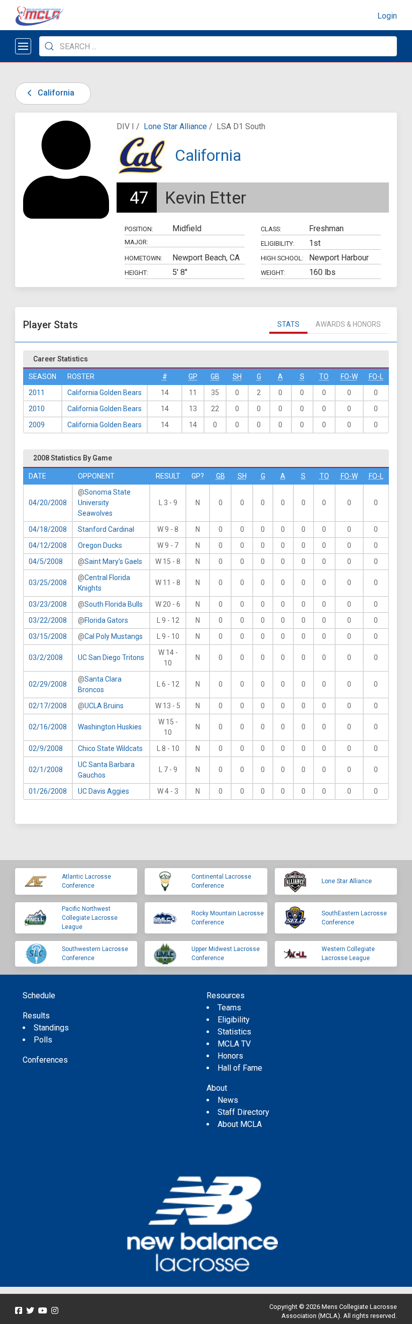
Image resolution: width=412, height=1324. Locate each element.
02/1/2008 (46, 770)
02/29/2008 (48, 684)
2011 (37, 393)
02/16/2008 (48, 727)
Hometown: (143, 258)
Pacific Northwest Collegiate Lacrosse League (90, 917)
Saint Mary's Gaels (113, 561)
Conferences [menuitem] (45, 1060)
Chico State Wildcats (110, 748)
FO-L (376, 376)
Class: (271, 229)
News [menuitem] (228, 1100)
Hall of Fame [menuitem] (240, 1068)
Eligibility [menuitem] (234, 1019)
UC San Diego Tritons (111, 657)
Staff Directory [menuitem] (243, 1112)
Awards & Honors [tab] (348, 324)
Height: (136, 272)
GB (215, 376)
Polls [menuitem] (43, 1040)
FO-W (349, 376)
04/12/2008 (48, 545)
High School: (282, 258)
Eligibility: (277, 243)
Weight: (273, 272)
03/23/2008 (48, 604)
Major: (136, 242)
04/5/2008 (46, 561)
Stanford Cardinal (106, 529)
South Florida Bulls (113, 604)
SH (237, 376)
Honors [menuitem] (230, 1056)
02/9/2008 (46, 748)
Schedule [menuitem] (39, 995)
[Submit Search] (49, 46)
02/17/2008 (48, 706)
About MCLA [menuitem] (240, 1124)
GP (192, 376)
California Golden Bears (104, 393)
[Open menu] (23, 46)
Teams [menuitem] (229, 1007)
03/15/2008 (48, 636)
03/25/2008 (48, 583)
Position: (139, 229)
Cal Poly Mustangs (113, 636)
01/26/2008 (48, 791)
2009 (37, 425)
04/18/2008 (48, 529)
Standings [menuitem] (51, 1027)
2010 (37, 409)
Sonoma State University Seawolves (104, 502)
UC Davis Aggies (103, 791)
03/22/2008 (48, 620)
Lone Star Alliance (175, 126)
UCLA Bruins (104, 706)
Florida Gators (106, 620)
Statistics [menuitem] (234, 1031)
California (55, 93)
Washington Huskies (110, 727)
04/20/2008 (48, 503)
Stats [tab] (288, 324)
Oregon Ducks (100, 545)
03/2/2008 (46, 657)
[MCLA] (40, 16)
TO (324, 376)
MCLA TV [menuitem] (234, 1044)
